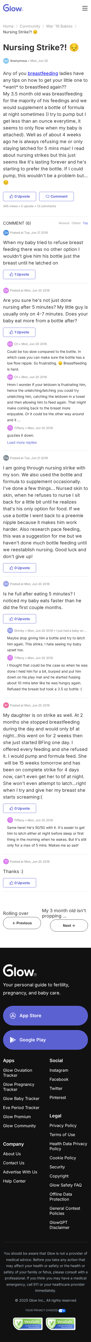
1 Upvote (21, 274)
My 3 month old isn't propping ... (64, 913)
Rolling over (16, 913)
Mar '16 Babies (59, 26)
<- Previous (22, 923)
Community (30, 26)
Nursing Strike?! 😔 (20, 32)
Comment (59, 196)
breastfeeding (43, 73)
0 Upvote (22, 196)
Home (8, 26)
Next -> (69, 925)
